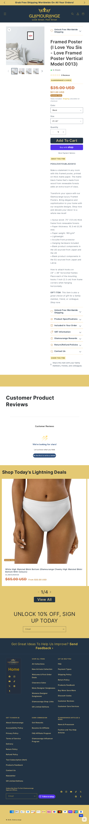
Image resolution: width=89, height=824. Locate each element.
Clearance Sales (39, 683)
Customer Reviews (66, 701)
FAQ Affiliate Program (41, 733)
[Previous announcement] (4, 2)
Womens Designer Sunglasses (40, 694)
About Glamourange (14, 723)
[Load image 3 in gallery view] (29, 71)
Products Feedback (66, 685)
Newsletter (11, 776)
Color (52, 105)
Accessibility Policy (14, 728)
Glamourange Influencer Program (42, 740)
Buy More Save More (67, 690)
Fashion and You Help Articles (67, 731)
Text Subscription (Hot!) (16, 760)
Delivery (9, 744)
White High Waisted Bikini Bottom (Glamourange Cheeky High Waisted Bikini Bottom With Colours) (43, 570)
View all (44, 599)
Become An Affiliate (40, 728)
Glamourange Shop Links (43, 702)
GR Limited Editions (40, 707)
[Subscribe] (63, 629)
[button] (5, 13)
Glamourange (16, 820)
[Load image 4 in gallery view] (36, 71)
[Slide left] (8, 71)
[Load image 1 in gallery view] (14, 71)
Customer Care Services (68, 706)
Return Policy (64, 680)
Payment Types (64, 669)
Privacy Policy (12, 733)
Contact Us (11, 770)
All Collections (38, 664)
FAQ (59, 664)
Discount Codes (65, 696)
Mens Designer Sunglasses (43, 688)
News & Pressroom (66, 724)
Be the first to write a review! (44, 455)
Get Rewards (37, 723)
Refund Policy (12, 754)
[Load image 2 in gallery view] (22, 71)
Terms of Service (13, 739)
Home (13, 669)
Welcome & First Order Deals (42, 676)
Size (52, 116)
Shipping (66, 99)
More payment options (66, 153)
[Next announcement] (84, 2)
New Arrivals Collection (42, 669)
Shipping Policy (65, 674)
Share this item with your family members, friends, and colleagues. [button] (67, 364)
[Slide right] (42, 71)
